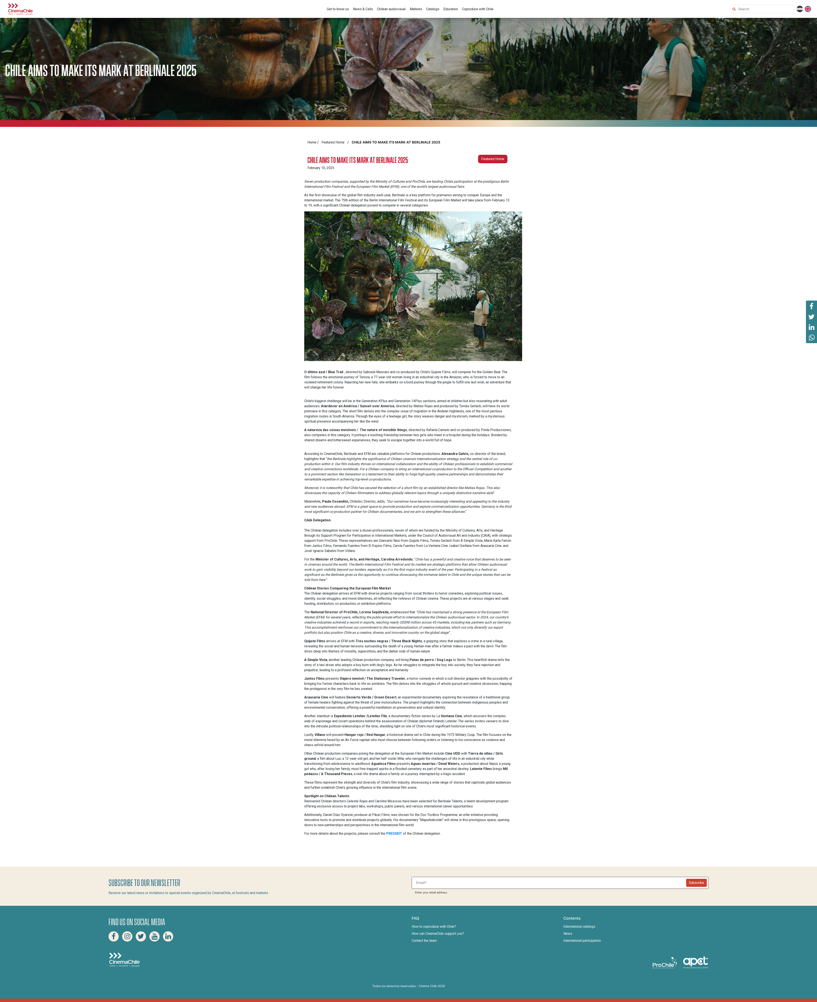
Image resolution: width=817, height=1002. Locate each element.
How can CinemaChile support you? (438, 934)
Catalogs (432, 9)
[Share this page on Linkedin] (811, 327)
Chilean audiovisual (391, 9)
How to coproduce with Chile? (434, 927)
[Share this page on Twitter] (811, 316)
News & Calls (363, 9)
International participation (582, 941)
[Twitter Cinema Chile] (141, 936)
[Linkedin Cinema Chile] (168, 936)
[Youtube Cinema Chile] (154, 936)
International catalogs (579, 927)
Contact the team (424, 941)
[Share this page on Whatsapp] (811, 338)
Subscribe (696, 883)
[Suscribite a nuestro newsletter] (550, 883)
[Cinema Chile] (20, 9)
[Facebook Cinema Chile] (114, 936)
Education (450, 9)
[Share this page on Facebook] (811, 306)
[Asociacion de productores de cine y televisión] (695, 962)
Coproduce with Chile (477, 9)
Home (311, 142)
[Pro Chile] (665, 962)
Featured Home (332, 142)
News (567, 934)
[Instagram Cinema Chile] (127, 936)
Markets (416, 9)
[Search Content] (765, 9)
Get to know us (338, 9)
